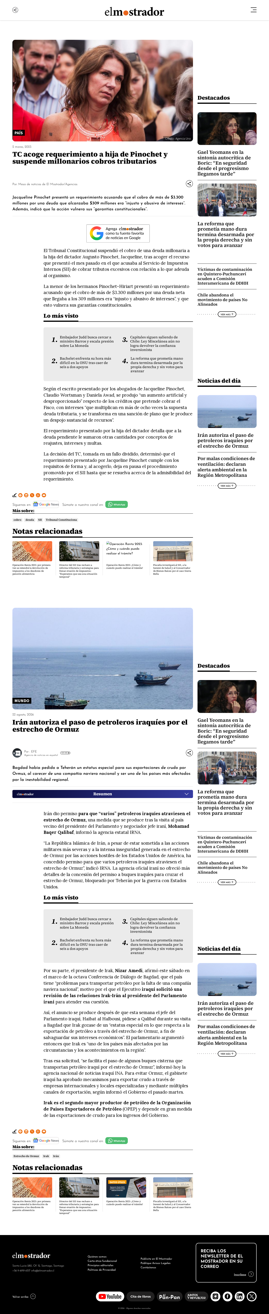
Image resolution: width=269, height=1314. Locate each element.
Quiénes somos (97, 1256)
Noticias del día (219, 380)
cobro (17, 520)
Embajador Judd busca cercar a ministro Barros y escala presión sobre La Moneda (87, 341)
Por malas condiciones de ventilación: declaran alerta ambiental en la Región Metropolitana (226, 466)
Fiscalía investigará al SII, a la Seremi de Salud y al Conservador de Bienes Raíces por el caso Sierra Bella (172, 569)
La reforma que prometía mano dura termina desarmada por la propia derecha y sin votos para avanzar (157, 364)
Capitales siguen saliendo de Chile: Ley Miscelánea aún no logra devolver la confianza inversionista (155, 343)
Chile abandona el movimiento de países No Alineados (222, 299)
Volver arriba (20, 1296)
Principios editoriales (100, 1265)
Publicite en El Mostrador (156, 1258)
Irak (46, 1156)
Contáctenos (148, 1267)
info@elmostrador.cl (42, 1270)
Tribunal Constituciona (61, 520)
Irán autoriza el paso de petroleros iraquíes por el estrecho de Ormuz (226, 440)
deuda (30, 520)
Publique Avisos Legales (156, 1263)
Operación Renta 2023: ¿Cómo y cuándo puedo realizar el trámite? (124, 566)
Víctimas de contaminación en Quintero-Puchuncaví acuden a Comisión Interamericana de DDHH (225, 276)
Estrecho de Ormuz (26, 1156)
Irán (56, 1156)
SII (40, 520)
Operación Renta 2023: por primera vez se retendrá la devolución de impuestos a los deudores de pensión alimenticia (31, 569)
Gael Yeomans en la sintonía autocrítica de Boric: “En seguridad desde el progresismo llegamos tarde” (224, 163)
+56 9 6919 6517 (21, 1270)
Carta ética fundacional (102, 1260)
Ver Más (225, 314)
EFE (34, 751)
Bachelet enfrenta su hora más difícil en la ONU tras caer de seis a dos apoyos (85, 362)
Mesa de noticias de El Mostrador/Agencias (47, 184)
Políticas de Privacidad (102, 1269)
